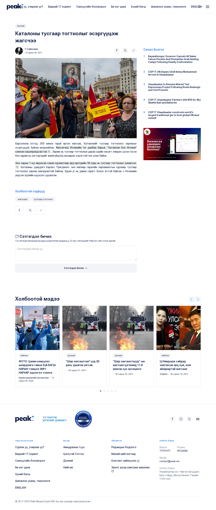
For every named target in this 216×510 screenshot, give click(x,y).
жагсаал (23, 199)
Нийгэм (24, 355)
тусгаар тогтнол (43, 199)
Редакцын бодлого (123, 447)
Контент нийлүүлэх (124, 460)
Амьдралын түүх (74, 447)
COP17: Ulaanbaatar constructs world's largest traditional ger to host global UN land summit (173, 115)
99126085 (182, 450)
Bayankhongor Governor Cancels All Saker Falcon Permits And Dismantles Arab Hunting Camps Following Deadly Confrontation (173, 59)
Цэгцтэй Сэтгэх (73, 454)
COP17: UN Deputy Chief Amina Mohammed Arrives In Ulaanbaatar (172, 73)
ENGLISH (196, 6)
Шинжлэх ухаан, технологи (168, 6)
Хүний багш (138, 6)
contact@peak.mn (169, 461)
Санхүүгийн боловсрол (91, 6)
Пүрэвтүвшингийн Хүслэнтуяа (34, 378)
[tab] (100, 391)
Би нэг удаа (118, 6)
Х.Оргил (164, 374)
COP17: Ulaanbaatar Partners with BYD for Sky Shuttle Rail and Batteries (174, 101)
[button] (207, 6)
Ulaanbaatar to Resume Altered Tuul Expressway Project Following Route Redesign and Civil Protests (174, 87)
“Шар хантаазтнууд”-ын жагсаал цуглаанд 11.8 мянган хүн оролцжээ (129, 365)
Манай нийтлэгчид (123, 454)
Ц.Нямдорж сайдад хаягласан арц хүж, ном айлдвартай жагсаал (175, 365)
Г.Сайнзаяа (31, 49)
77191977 (164, 450)
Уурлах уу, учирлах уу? (28, 6)
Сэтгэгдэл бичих (74, 268)
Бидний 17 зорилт (59, 6)
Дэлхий (20, 26)
